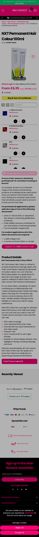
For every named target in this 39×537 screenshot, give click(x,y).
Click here (29, 513)
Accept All (19, 532)
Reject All (20, 527)
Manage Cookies (19, 523)
